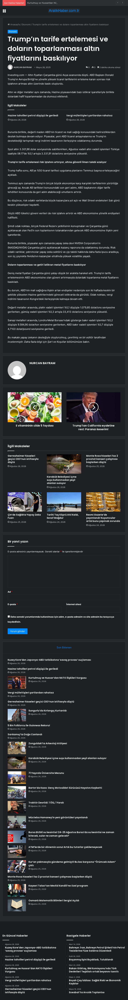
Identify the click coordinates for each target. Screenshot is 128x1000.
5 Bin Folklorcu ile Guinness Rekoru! (29, 725)
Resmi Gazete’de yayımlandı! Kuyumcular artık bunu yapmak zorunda (103, 518)
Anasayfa (15, 24)
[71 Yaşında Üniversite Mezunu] (17, 777)
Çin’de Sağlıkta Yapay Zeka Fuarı (24, 516)
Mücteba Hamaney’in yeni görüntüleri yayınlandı (58, 817)
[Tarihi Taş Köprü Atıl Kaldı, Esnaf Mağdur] (64, 502)
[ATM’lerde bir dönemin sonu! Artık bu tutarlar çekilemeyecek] (17, 851)
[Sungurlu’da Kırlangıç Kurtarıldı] (17, 715)
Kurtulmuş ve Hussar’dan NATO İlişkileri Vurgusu (52, 2)
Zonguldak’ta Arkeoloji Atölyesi (47, 743)
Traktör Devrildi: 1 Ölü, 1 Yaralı (46, 802)
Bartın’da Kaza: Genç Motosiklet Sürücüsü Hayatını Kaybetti (65, 787)
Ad (10, 591)
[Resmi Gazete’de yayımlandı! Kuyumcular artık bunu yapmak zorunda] (103, 502)
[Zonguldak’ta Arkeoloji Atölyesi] (17, 748)
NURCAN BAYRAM (23, 67)
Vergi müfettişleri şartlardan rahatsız (89, 115)
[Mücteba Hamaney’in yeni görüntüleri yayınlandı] (17, 822)
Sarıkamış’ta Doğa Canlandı (25, 734)
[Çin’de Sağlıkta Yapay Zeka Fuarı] (25, 502)
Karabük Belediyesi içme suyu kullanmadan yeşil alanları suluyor (61, 480)
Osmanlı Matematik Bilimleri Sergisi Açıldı (53, 900)
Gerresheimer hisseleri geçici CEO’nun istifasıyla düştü (23, 459)
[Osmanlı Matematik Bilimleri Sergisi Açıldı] (17, 905)
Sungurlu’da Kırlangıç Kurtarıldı (47, 710)
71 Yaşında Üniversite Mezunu (46, 773)
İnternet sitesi (73, 604)
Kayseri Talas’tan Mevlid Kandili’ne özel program (58, 885)
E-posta (13, 604)
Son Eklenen (64, 647)
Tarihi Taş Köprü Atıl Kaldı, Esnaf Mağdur (63, 516)
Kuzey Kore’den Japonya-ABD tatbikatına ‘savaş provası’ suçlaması (49, 660)
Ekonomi (26, 24)
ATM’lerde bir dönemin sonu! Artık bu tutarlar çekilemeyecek (65, 847)
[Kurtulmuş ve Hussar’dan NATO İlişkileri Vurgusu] (17, 682)
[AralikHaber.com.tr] (64, 10)
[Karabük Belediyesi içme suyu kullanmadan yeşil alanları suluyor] (64, 464)
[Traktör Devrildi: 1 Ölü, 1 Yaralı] (17, 807)
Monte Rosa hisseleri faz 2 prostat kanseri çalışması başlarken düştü (102, 459)
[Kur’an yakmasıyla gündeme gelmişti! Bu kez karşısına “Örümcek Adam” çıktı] (17, 866)
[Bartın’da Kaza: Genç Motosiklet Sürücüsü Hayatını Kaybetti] (17, 792)
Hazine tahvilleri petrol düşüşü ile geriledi (33, 115)
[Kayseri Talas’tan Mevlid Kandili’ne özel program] (17, 890)
